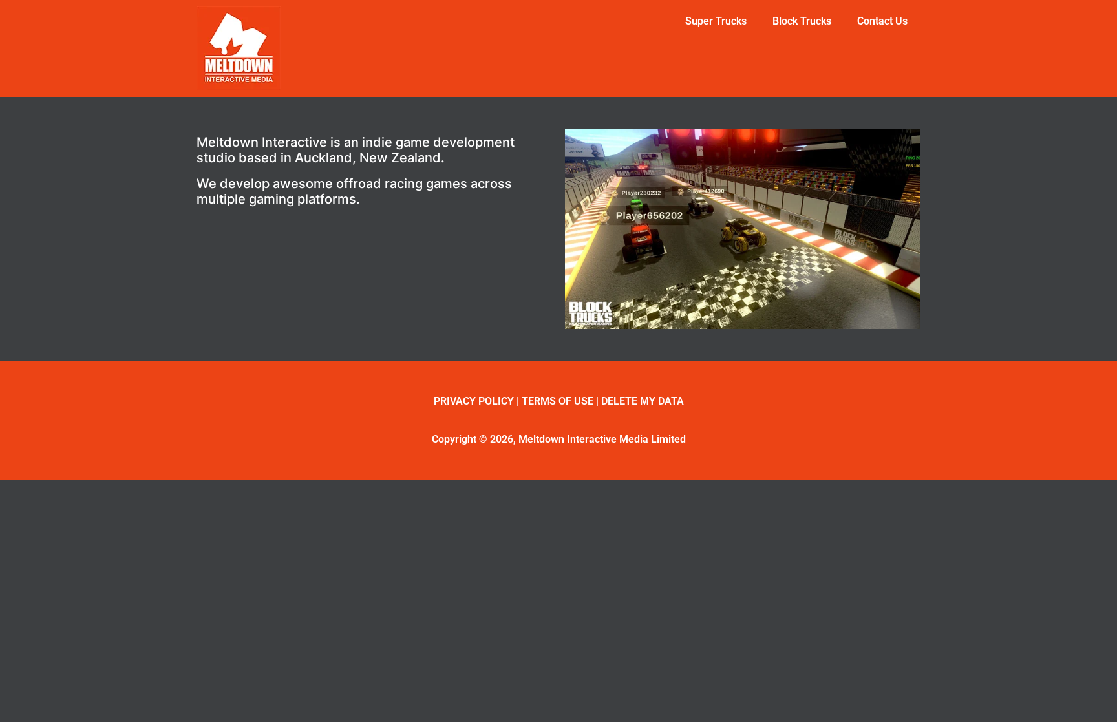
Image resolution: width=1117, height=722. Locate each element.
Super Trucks (716, 21)
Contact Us (882, 21)
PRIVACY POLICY (474, 401)
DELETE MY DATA (642, 401)
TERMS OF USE (557, 401)
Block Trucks (801, 21)
